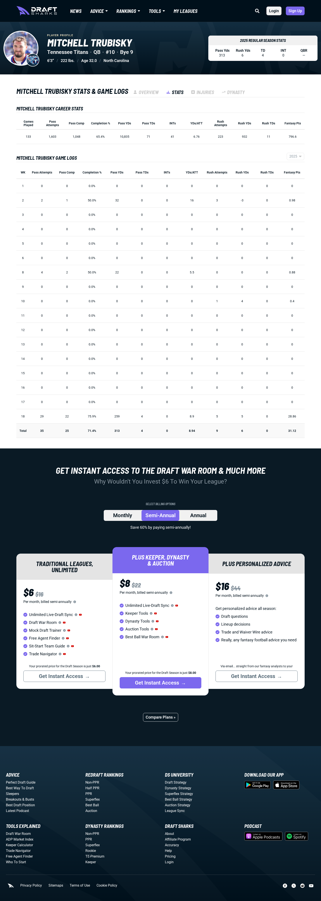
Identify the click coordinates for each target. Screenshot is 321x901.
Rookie (90, 851)
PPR (88, 794)
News (75, 11)
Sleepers (12, 794)
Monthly (122, 515)
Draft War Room (18, 834)
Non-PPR (92, 782)
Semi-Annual (160, 515)
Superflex (92, 799)
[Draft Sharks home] (36, 11)
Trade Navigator (18, 851)
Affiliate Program (178, 839)
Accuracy (172, 845)
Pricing (170, 856)
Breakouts (13, 799)
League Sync (175, 811)
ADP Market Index (19, 839)
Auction (91, 811)
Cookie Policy (107, 885)
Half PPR (92, 788)
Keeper (90, 862)
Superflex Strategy (179, 794)
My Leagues (185, 11)
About (169, 834)
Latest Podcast (17, 811)
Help (168, 851)
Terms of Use (80, 885)
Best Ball (92, 805)
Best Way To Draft (20, 788)
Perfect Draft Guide (20, 782)
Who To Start (16, 862)
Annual (198, 515)
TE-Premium (94, 856)
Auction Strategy (177, 805)
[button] (80, 614)
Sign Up (295, 11)
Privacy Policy (31, 885)
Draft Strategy (175, 782)
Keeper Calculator (19, 845)
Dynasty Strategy (178, 788)
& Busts (28, 799)
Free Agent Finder (19, 856)
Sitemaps (55, 885)
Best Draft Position (20, 805)
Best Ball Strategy (178, 799)
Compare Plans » (161, 717)
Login (274, 11)
